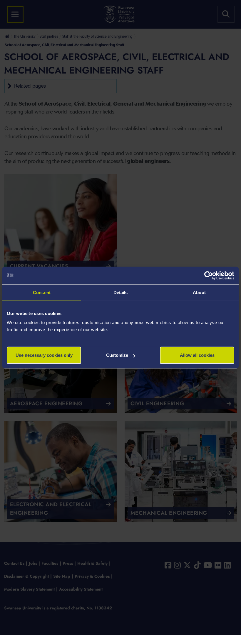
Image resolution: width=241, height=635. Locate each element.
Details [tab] (120, 292)
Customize (117, 355)
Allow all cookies (197, 355)
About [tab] (199, 292)
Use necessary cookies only (44, 355)
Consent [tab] (42, 292)
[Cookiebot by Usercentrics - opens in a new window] (208, 275)
